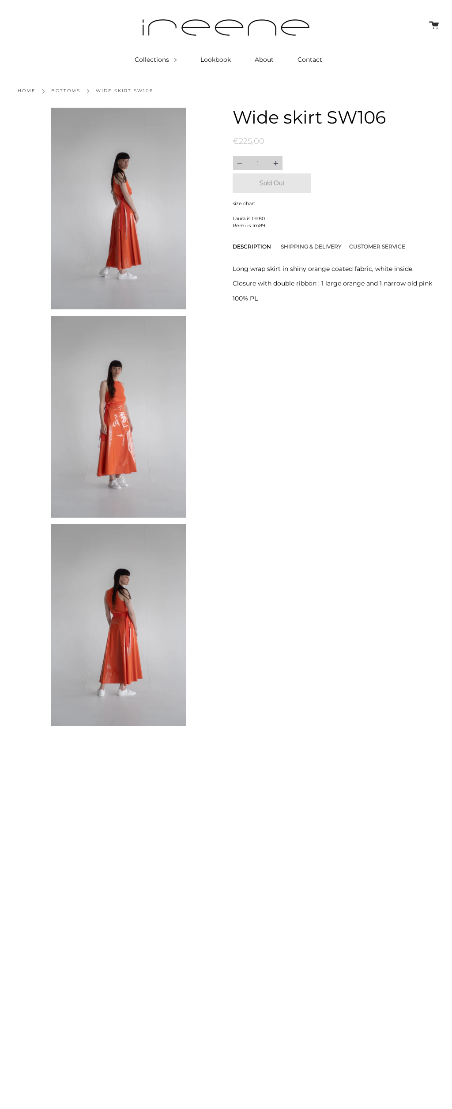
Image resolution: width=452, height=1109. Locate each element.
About (264, 60)
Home (27, 90)
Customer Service (377, 246)
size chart (244, 203)
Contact (310, 60)
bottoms (65, 90)
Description (252, 246)
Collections (153, 60)
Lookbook (215, 60)
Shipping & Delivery (311, 246)
